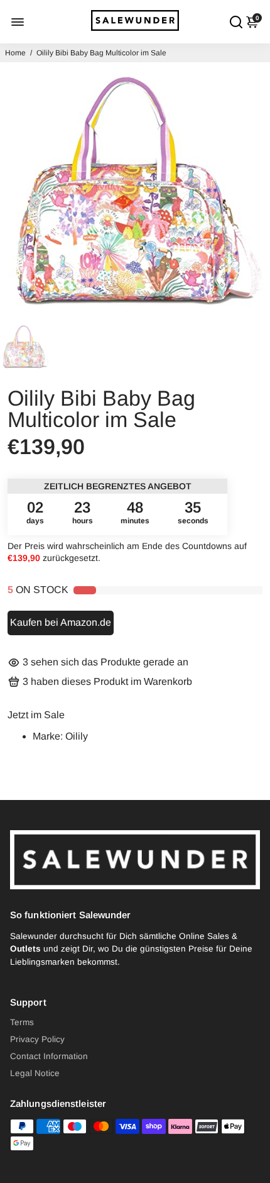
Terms (22, 1022)
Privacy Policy (37, 1039)
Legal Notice (35, 1073)
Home (15, 52)
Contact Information (49, 1056)
